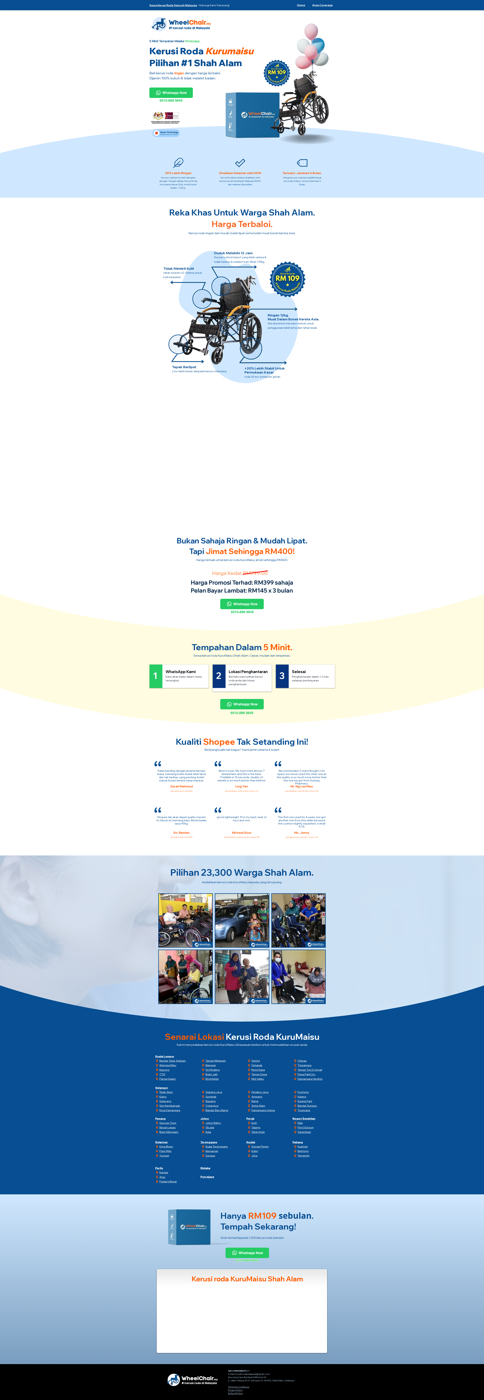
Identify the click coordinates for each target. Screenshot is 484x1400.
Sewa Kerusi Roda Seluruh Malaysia (173, 5)
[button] (322, 5)
